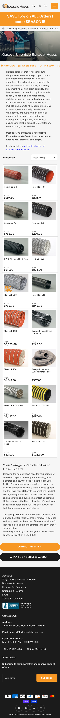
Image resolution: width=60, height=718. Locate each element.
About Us (7, 575)
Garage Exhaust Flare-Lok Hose (42, 332)
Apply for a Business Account (30, 557)
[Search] (34, 6)
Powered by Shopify (42, 714)
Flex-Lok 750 (10, 369)
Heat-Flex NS (38, 187)
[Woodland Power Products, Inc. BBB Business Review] (17, 605)
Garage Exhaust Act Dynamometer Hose (41, 370)
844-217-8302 (14, 648)
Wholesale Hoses (24, 714)
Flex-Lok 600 (38, 259)
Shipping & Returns (12, 590)
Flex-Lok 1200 (10, 331)
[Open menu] (54, 6)
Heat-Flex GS (10, 187)
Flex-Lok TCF (38, 441)
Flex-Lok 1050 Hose (13, 405)
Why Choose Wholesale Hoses (19, 579)
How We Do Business (14, 587)
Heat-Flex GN (38, 295)
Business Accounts (12, 583)
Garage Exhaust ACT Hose (14, 442)
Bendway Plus (11, 223)
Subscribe (46, 677)
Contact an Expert (30, 546)
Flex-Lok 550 (10, 295)
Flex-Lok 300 (38, 223)
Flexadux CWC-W (40, 405)
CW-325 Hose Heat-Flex (16, 259)
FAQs (5, 594)
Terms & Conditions (13, 598)
